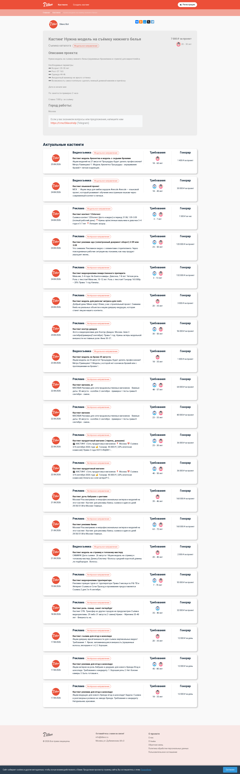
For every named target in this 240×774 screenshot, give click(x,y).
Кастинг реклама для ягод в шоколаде (93, 664)
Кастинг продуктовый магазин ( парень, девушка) (99, 440)
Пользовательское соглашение (162, 752)
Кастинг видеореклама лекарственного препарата (99, 273)
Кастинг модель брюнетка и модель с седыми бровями (102, 158)
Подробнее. (146, 770)
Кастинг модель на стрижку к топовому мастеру (98, 552)
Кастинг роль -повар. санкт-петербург (92, 608)
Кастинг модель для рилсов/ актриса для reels (97, 301)
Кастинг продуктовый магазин (88, 468)
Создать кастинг (81, 4)
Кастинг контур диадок (85, 329)
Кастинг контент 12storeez (86, 214)
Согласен (230, 770)
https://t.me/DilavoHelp (63, 123)
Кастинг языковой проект (86, 186)
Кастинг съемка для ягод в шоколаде (92, 636)
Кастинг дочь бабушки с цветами (90, 496)
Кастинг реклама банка (85, 524)
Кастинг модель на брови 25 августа (92, 357)
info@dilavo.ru (102, 737)
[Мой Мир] (144, 21)
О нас (150, 738)
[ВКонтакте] (137, 21)
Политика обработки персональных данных (168, 748)
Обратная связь (155, 745)
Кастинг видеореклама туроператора (92, 580)
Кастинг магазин (81, 413)
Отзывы (152, 741)
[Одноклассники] (140, 21)
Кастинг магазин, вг (83, 385)
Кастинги (63, 4)
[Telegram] (152, 21)
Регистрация (189, 4)
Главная (46, 13)
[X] (148, 21)
